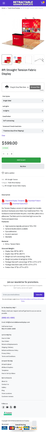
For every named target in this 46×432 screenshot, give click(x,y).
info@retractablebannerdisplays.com (18, 322)
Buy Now (23, 166)
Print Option (6, 96)
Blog (3, 390)
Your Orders (5, 341)
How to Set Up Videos (8, 373)
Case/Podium (7, 116)
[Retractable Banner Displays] (23, 3)
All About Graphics (7, 367)
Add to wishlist (9, 173)
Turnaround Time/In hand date (12, 126)
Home (3, 8)
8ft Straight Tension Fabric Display (15, 186)
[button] (42, 3)
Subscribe (39, 295)
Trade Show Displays (14, 8)
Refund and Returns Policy (10, 350)
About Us (4, 381)
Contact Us (5, 384)
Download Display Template (15, 201)
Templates (5, 370)
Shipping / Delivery (7, 347)
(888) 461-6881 (8, 318)
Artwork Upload (6, 364)
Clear (3, 136)
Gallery (4, 387)
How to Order (6, 338)
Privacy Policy (6, 353)
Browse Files (35, 87)
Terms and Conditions (8, 356)
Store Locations (7, 393)
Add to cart (21, 160)
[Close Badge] (34, 423)
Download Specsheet (20, 204)
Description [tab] (6, 195)
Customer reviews (7, 396)
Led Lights (6, 106)
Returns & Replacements (10, 344)
